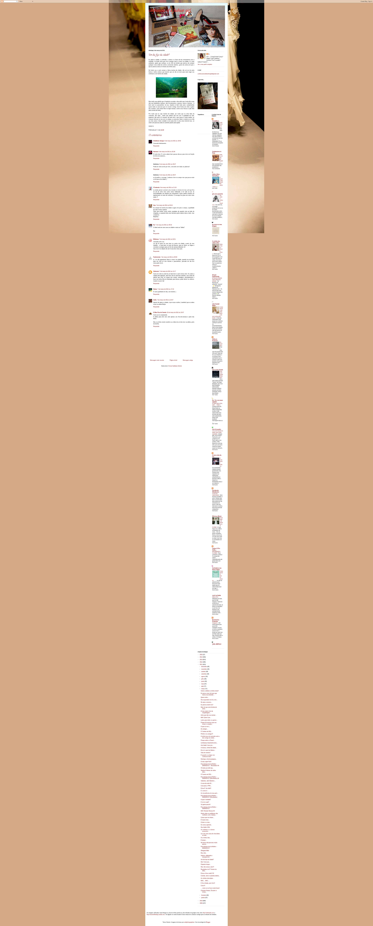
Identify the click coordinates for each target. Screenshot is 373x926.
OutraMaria (215, 121)
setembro (204, 674)
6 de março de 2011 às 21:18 (168, 187)
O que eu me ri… (205, 726)
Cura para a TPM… (206, 785)
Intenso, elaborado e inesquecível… (206, 856)
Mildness (156, 239)
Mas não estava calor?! (207, 867)
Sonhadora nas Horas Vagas (216, 568)
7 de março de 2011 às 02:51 (167, 239)
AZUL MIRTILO (216, 644)
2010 (201, 900)
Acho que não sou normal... (208, 715)
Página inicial (173, 360)
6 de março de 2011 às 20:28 (167, 151)
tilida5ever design (158, 141)
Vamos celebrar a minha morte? (210, 691)
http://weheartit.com (208, 912)
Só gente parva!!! (205, 804)
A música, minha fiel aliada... (209, 747)
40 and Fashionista (215, 275)
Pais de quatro (216, 429)
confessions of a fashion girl (170, 11)
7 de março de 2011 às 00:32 (164, 225)
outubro (203, 671)
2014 (201, 657)
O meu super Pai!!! (206, 761)
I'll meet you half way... (207, 768)
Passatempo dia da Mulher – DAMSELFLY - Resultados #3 (210, 764)
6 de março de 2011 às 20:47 (167, 164)
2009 (201, 903)
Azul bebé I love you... (207, 745)
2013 (201, 659)
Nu (154, 225)
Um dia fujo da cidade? (207, 859)
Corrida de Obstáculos (215, 491)
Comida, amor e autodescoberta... (210, 875)
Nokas (155, 289)
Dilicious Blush (216, 516)
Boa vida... (204, 853)
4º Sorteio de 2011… (206, 774)
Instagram (215, 623)
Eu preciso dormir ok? (207, 704)
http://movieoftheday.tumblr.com (156, 914)
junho (203, 681)
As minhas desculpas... (207, 878)
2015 (201, 654)
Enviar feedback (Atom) (175, 366)
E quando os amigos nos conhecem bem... (208, 755)
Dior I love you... (205, 862)
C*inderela (156, 187)
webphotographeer (189, 922)
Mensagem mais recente (157, 360)
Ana (154, 205)
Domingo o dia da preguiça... (209, 759)
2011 (201, 664)
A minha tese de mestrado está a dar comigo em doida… (210, 737)
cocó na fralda (216, 595)
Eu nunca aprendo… (206, 825)
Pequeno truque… (206, 864)
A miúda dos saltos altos (216, 241)
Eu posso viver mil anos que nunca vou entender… (209, 694)
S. (209, 54)
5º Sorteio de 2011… (206, 731)
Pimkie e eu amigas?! (207, 734)
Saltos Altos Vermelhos (216, 175)
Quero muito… (205, 697)
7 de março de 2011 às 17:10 (166, 289)
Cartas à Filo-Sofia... (216, 549)
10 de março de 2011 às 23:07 (175, 312)
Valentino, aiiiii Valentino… (208, 781)
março (203, 688)
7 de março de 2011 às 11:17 (167, 271)
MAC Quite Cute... (206, 717)
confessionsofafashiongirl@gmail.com (208, 74)
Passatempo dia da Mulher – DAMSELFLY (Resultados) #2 (210, 777)
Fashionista (156, 257)
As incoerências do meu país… (209, 793)
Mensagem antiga (188, 360)
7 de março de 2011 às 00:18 (164, 205)
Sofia (154, 300)
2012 (201, 662)
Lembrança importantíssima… (209, 743)
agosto (203, 676)
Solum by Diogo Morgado (221, 374)
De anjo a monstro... (206, 702)
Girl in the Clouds (217, 369)
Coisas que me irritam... (207, 817)
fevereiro (204, 895)
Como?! (203, 885)
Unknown (156, 271)
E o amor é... (204, 790)
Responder (156, 146)
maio (202, 684)
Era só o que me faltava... (208, 750)
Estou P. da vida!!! (206, 788)
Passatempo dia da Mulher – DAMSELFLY (209, 807)
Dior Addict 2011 (205, 827)
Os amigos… (204, 729)
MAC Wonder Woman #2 (208, 811)
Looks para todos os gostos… (209, 720)
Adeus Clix (215, 597)
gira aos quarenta (217, 194)
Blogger (208, 922)
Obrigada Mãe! (205, 850)
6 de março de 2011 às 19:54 (173, 141)
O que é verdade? (206, 799)
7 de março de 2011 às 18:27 (165, 300)
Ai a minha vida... (206, 837)
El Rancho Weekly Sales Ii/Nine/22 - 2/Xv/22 (217, 279)
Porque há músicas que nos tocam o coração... (209, 723)
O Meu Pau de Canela (159, 312)
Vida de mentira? (205, 752)
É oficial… (204, 840)
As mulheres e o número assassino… (208, 830)
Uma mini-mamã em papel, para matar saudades (217, 432)
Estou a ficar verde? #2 (207, 873)
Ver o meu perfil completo (205, 64)
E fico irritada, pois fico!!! (208, 883)
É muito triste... (205, 820)
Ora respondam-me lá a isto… (209, 699)
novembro (204, 669)
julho (202, 679)
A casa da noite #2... (206, 783)
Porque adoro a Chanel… (208, 740)
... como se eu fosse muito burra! (210, 888)
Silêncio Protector (215, 339)
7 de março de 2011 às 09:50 (169, 257)
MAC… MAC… (205, 880)
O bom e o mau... (206, 822)
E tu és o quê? (205, 802)
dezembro (204, 666)
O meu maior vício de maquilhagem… (207, 711)
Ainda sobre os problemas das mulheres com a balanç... (209, 814)
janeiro (203, 897)
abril (202, 686)
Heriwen (155, 151)
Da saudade (221, 344)
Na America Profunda (215, 620)
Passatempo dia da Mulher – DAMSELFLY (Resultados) (209, 796)
